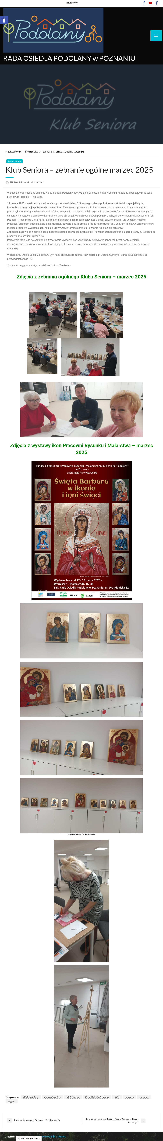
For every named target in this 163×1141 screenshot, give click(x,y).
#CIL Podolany (31, 1096)
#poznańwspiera (52, 1096)
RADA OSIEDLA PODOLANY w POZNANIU (69, 58)
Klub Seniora (31, 152)
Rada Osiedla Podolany (97, 1096)
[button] (4, 20)
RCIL (117, 1096)
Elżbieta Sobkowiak (20, 182)
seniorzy (129, 1096)
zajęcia (11, 1101)
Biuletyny (72, 2)
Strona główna (13, 152)
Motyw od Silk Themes (52, 1136)
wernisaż (144, 1096)
